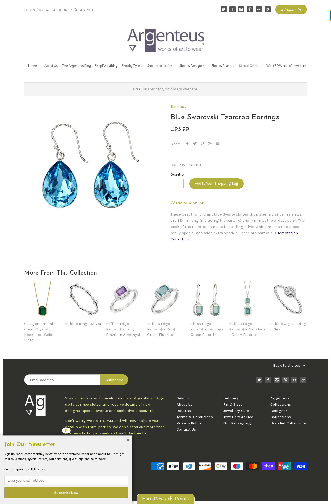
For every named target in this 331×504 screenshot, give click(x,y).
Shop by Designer (192, 66)
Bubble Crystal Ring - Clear (288, 326)
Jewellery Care (236, 410)
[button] (66, 445)
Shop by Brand (222, 66)
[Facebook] (232, 9)
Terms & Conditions (195, 416)
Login (29, 10)
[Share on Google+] (209, 144)
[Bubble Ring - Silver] (83, 299)
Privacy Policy (189, 423)
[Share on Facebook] (187, 144)
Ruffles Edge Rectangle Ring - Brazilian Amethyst (123, 329)
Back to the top (287, 365)
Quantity (177, 174)
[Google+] (268, 9)
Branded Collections (288, 423)
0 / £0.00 (289, 9)
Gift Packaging (237, 423)
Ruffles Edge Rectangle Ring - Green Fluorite (162, 329)
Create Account (54, 10)
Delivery (230, 398)
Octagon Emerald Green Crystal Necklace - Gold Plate (40, 331)
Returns (184, 410)
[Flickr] (259, 9)
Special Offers (249, 66)
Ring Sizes (233, 404)
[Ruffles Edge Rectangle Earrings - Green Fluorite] (206, 299)
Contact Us (186, 429)
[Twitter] (224, 9)
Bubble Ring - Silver (83, 323)
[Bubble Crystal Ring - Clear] (288, 299)
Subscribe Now (66, 492)
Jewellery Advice (238, 416)
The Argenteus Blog (76, 66)
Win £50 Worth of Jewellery (286, 66)
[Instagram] (241, 9)
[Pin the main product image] (202, 144)
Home (32, 66)
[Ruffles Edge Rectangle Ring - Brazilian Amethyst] (124, 299)
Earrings (178, 106)
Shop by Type (131, 66)
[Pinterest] (250, 9)
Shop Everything (106, 66)
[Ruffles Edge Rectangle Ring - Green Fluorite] (165, 299)
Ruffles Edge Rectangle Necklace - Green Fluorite (247, 329)
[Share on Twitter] (194, 144)
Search (183, 398)
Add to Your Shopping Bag (216, 183)
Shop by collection (160, 66)
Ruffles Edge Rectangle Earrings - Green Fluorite (205, 329)
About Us (51, 66)
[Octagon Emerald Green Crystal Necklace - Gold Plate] (42, 299)
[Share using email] (217, 144)
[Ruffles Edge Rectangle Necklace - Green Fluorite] (247, 299)
